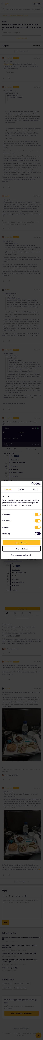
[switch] (38, 520)
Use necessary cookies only (21, 555)
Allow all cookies (21, 543)
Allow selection (21, 549)
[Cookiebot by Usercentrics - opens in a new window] (31, 483)
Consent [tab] (8, 489)
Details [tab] (21, 489)
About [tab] (35, 489)
